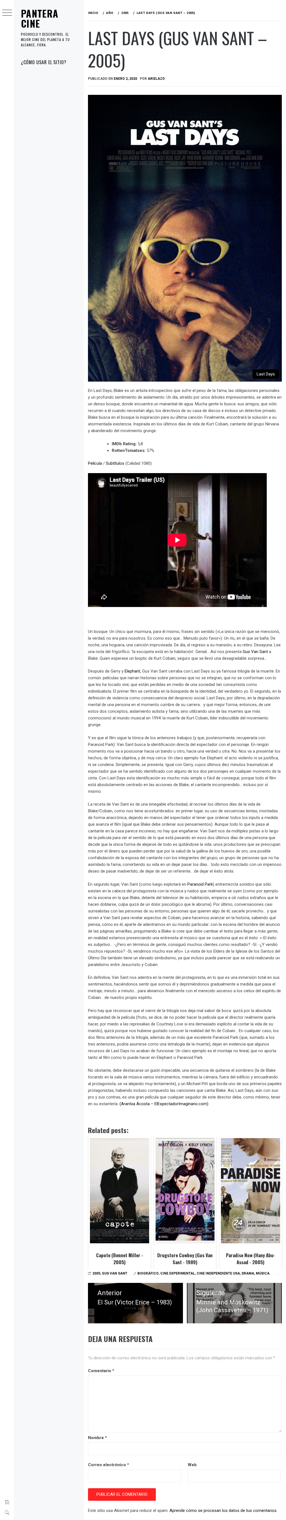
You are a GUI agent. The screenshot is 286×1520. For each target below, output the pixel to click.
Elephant (132, 671)
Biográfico (148, 1273)
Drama (248, 1273)
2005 (96, 1273)
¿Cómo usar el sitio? (43, 62)
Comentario (101, 1370)
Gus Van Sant (255, 651)
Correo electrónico (108, 1464)
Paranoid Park (200, 884)
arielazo (156, 79)
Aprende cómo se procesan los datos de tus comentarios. (223, 1510)
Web (192, 1464)
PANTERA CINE (40, 18)
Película (95, 463)
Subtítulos (115, 463)
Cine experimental (177, 1273)
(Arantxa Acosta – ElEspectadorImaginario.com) (164, 1103)
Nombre (97, 1437)
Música (263, 1273)
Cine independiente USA (218, 1273)
